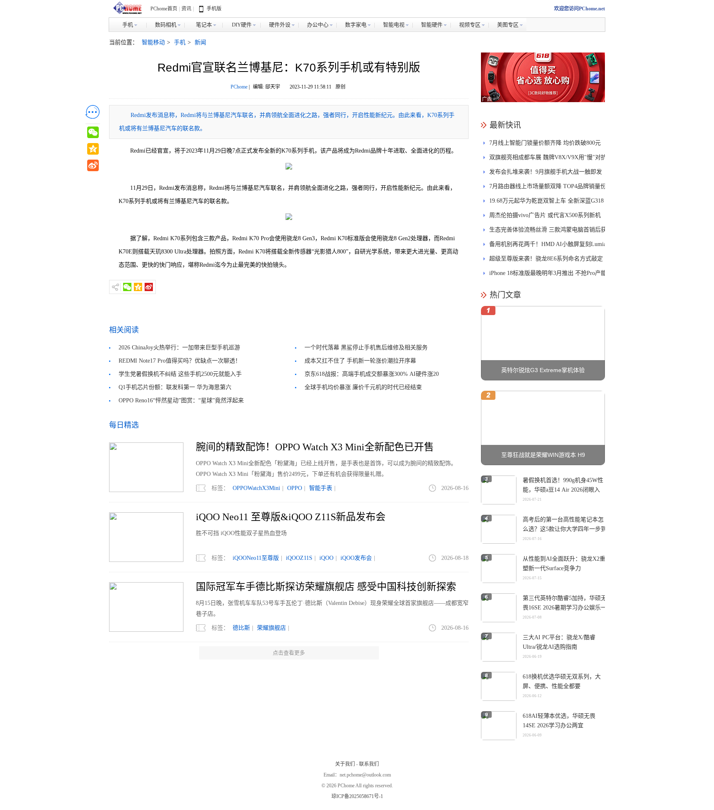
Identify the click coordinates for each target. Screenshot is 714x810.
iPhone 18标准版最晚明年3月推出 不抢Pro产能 (548, 273)
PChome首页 (163, 9)
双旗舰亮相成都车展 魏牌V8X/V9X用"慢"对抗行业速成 (548, 159)
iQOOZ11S (299, 558)
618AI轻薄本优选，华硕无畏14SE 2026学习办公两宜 (559, 721)
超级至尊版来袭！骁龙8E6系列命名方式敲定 (546, 259)
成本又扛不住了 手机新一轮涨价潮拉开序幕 (360, 361)
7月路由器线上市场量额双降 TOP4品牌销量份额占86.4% (547, 188)
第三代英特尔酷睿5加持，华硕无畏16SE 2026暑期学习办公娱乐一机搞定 (565, 607)
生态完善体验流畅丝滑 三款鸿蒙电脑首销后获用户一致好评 (548, 232)
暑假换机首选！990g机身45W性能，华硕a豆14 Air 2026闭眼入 (563, 485)
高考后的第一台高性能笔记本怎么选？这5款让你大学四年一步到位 (565, 529)
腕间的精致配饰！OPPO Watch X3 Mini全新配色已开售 (315, 447)
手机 (180, 42)
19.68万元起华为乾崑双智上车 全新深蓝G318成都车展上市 (546, 203)
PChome (239, 87)
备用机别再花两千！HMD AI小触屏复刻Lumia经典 (547, 246)
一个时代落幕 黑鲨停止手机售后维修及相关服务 (366, 347)
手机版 (214, 9)
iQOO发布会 (356, 558)
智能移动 (153, 42)
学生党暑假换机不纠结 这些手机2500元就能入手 (180, 374)
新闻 (200, 42)
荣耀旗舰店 (271, 628)
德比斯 (241, 628)
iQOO (326, 558)
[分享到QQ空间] (138, 287)
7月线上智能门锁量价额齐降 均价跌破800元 (545, 143)
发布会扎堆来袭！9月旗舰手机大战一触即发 (545, 172)
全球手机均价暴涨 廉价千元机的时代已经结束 (363, 387)
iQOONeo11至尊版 (256, 558)
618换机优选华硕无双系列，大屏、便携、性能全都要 (562, 681)
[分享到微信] (127, 287)
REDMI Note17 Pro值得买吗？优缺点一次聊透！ (180, 361)
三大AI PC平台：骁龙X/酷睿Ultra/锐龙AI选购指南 (559, 642)
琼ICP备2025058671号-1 (357, 796)
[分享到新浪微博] (149, 287)
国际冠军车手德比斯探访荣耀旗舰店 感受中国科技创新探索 (326, 586)
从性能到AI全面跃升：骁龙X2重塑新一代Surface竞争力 (564, 563)
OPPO (294, 488)
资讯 (186, 9)
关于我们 (345, 764)
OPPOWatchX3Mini (256, 488)
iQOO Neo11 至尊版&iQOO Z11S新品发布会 (291, 516)
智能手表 (320, 488)
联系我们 (369, 764)
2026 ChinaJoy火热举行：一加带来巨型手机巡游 (179, 347)
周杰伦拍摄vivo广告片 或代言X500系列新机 (545, 215)
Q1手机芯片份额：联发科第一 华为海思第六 (175, 387)
